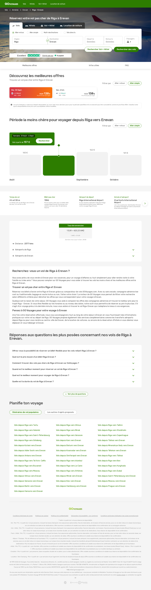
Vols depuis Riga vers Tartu (26, 425)
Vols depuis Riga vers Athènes (69, 471)
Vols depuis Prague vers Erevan (111, 486)
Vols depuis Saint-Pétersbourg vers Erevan (117, 476)
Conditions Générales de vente (23, 516)
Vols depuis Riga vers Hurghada (112, 466)
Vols (24, 4)
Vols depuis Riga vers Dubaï (110, 471)
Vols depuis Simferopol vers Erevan (71, 455)
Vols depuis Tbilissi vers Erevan (111, 440)
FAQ (127, 65)
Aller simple (135, 83)
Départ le (90, 39)
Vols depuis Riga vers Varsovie (69, 435)
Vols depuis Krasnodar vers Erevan (71, 450)
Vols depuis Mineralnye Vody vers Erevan (116, 445)
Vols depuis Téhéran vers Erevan (112, 450)
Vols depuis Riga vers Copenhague (113, 435)
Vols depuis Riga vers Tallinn (110, 425)
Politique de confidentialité (59, 516)
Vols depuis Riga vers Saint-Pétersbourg (32, 435)
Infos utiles (94, 65)
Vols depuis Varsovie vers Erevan (28, 481)
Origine (16, 39)
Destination (54, 39)
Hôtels (32, 4)
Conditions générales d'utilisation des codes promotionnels (119, 516)
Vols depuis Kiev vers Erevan (68, 481)
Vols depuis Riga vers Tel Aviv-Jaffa (30, 461)
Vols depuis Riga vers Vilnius (68, 425)
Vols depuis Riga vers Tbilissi (110, 455)
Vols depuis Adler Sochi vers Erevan (30, 450)
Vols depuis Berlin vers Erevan (27, 486)
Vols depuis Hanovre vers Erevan (28, 491)
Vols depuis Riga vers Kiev (109, 461)
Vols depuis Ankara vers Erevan (28, 455)
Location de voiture (57, 4)
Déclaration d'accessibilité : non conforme (84, 516)
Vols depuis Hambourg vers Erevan (71, 486)
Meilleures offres (29, 65)
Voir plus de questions (77, 394)
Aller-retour (120, 83)
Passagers (130, 39)
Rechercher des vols (126, 49)
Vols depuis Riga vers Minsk (68, 430)
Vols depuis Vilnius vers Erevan (27, 476)
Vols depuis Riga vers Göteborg (27, 440)
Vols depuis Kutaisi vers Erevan (27, 445)
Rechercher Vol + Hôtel (98, 49)
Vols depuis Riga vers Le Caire (69, 466)
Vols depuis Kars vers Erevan (68, 440)
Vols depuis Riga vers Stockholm (112, 430)
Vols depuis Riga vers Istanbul (69, 461)
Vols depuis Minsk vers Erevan (69, 476)
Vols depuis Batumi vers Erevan (70, 445)
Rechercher (44, 141)
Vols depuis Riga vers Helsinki (27, 430)
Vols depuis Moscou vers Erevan (112, 481)
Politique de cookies (41, 516)
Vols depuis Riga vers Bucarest (27, 466)
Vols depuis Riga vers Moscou (27, 471)
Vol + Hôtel (42, 4)
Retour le (109, 39)
